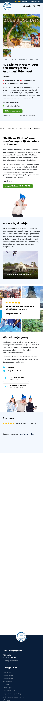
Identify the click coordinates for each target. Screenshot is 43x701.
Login (28, 6)
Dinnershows (8, 678)
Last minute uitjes (10, 691)
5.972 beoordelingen (34, 1)
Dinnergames (8, 675)
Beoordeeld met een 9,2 (26, 423)
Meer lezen (7, 181)
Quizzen (6, 684)
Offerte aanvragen (12, 111)
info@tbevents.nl (14, 371)
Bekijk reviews (12, 314)
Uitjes (5, 59)
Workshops (7, 681)
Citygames (7, 672)
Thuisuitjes (7, 688)
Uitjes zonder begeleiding (13, 697)
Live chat (10, 367)
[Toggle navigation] (38, 6)
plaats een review (27, 434)
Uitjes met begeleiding (12, 694)
